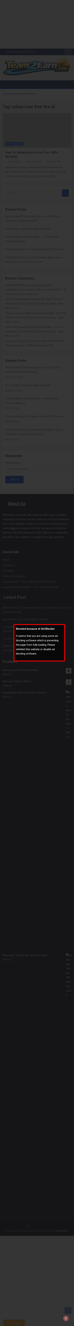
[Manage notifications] (66, 1318)
